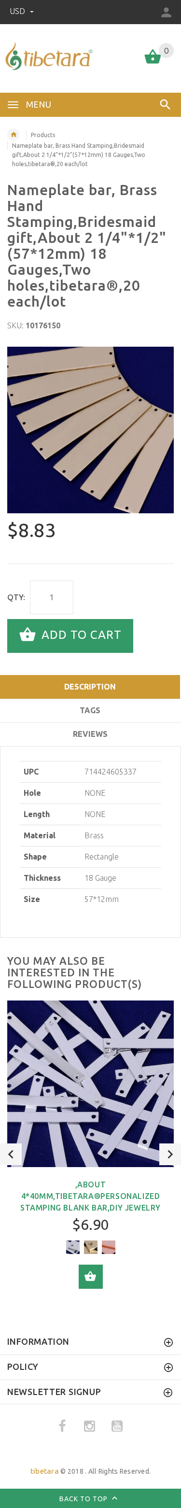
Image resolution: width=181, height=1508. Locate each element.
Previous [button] (11, 1154)
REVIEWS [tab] (90, 734)
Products (43, 135)
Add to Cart (80, 635)
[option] (90, 430)
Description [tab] (90, 686)
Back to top (84, 1498)
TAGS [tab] (90, 710)
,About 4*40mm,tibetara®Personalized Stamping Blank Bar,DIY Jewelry (90, 1196)
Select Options (91, 1277)
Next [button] (170, 1154)
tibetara (44, 1471)
